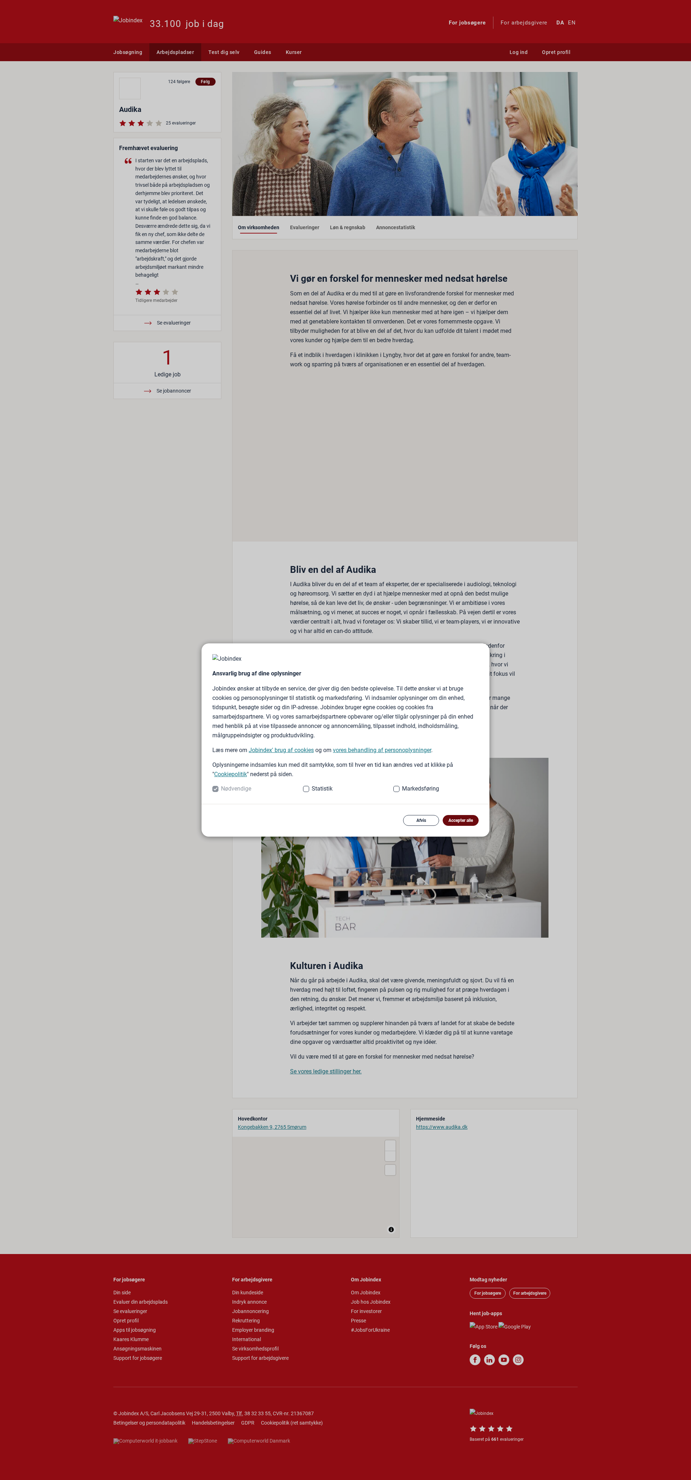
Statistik (322, 788)
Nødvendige (236, 788)
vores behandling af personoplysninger (382, 750)
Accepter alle (460, 820)
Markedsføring (420, 788)
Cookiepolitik (230, 774)
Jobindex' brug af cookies (281, 750)
